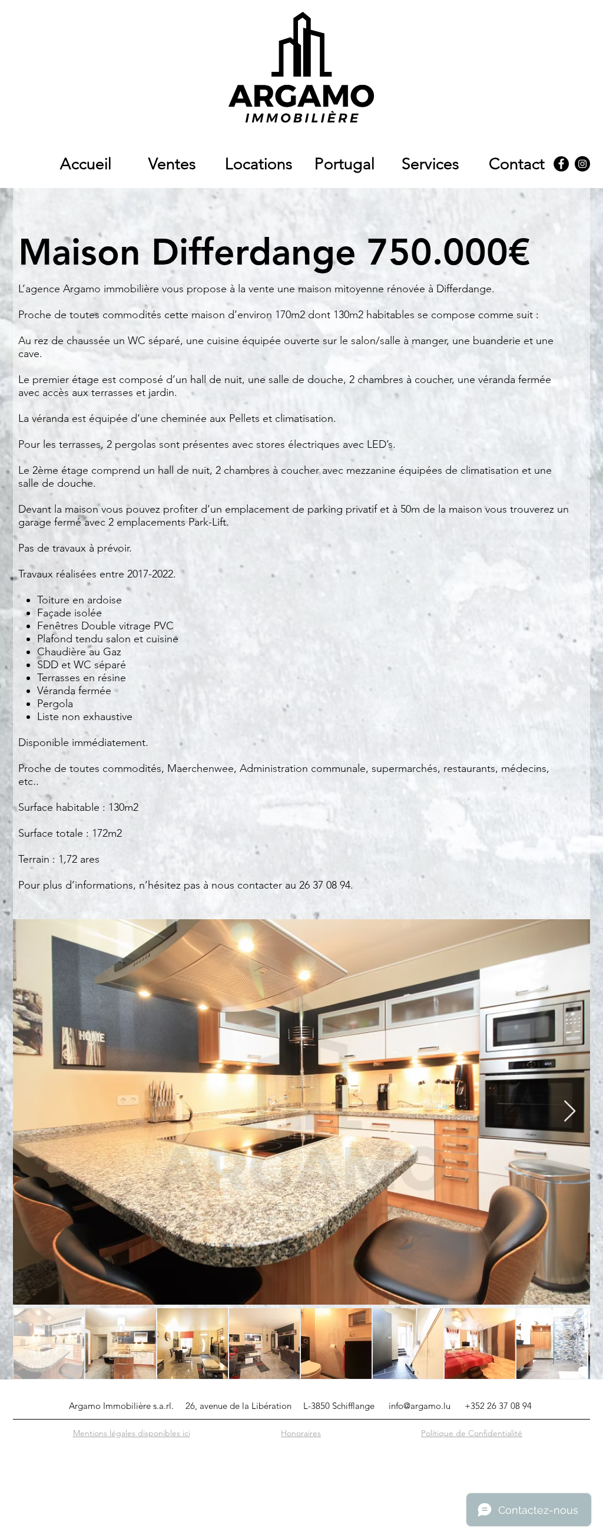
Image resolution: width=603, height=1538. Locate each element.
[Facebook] (561, 163)
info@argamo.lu (419, 1405)
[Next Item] (570, 1111)
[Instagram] (582, 163)
